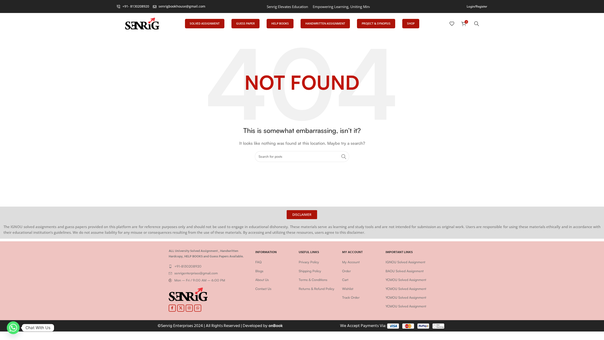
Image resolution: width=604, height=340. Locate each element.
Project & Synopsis (376, 23)
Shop (411, 23)
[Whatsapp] (13, 327)
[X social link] (180, 308)
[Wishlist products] (452, 23)
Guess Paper (245, 23)
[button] (302, 214)
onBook (275, 325)
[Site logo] (142, 23)
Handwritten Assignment (325, 23)
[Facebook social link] (172, 308)
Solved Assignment (205, 23)
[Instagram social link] (189, 308)
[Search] (476, 23)
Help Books (280, 23)
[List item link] (210, 266)
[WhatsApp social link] (197, 308)
